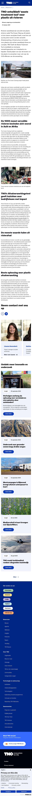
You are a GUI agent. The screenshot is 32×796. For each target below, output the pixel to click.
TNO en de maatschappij (11, 669)
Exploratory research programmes (14, 694)
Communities (8, 672)
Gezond (7, 595)
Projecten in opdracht (10, 710)
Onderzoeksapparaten (10, 688)
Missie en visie (8, 659)
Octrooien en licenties (10, 698)
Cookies (6, 761)
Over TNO (6, 652)
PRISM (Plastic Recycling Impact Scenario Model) (14, 218)
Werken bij (8, 612)
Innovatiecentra (9, 723)
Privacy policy (11, 787)
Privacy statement (9, 765)
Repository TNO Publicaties (12, 701)
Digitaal (7, 604)
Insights (7, 633)
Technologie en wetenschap (11, 681)
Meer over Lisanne (9, 354)
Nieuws (7, 623)
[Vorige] (2, 313)
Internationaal (8, 727)
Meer (15, 577)
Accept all (8, 791)
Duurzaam (8, 590)
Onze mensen (8, 665)
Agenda (7, 626)
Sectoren (8, 608)
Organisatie (8, 655)
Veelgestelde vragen (10, 676)
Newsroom (6, 619)
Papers (6, 640)
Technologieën (8, 691)
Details (2, 787)
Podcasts (7, 636)
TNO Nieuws (8, 647)
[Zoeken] (29, 2)
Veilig (6, 599)
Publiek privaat (8, 713)
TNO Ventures (8, 720)
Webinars (7, 630)
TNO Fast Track (8, 717)
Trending (7, 643)
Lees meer (9, 414)
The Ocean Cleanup (15, 96)
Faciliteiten (7, 684)
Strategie (7, 662)
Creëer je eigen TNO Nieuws (16, 743)
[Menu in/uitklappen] (2, 2)
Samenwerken (7, 706)
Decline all (23, 791)
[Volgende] (6, 313)
